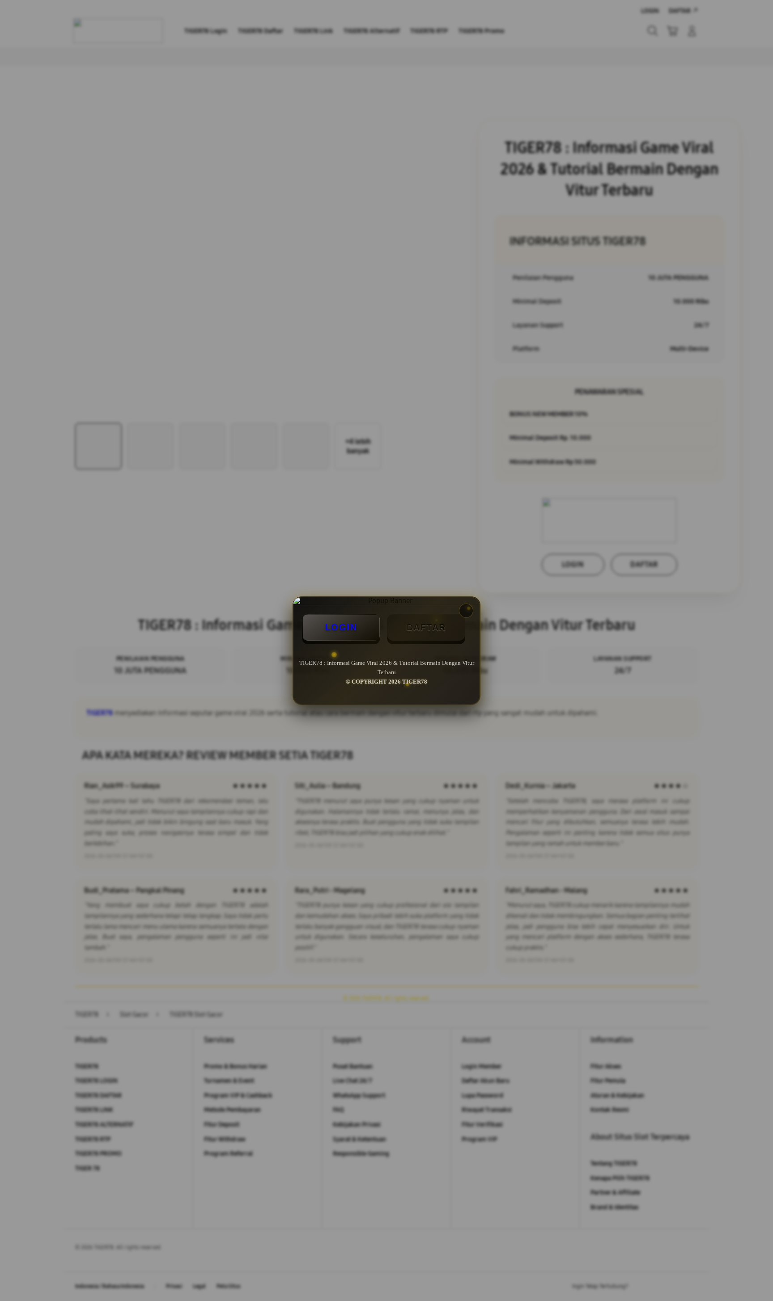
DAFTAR (426, 627)
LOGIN (341, 627)
